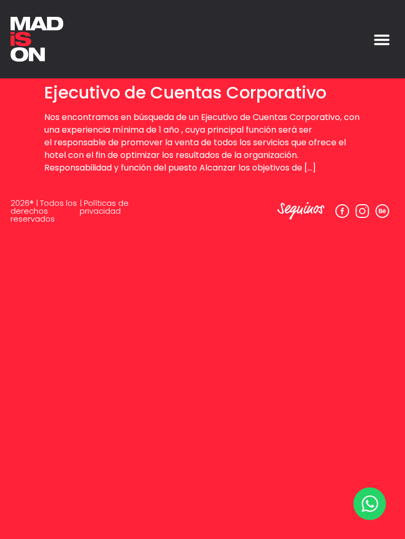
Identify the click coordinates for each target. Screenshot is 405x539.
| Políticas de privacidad (104, 206)
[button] (381, 39)
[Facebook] (342, 211)
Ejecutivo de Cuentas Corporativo (185, 92)
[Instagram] (362, 211)
